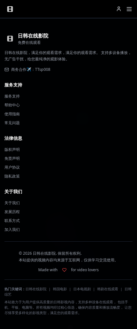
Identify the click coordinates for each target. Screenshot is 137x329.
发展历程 (12, 211)
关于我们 (12, 202)
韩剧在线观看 (107, 289)
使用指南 (12, 114)
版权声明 (12, 149)
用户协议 (12, 167)
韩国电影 (60, 289)
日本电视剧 (82, 289)
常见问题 (12, 122)
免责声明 (12, 158)
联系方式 (12, 220)
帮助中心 (12, 105)
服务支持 (12, 96)
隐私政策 (12, 176)
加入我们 (12, 229)
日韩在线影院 (36, 289)
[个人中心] (119, 9)
